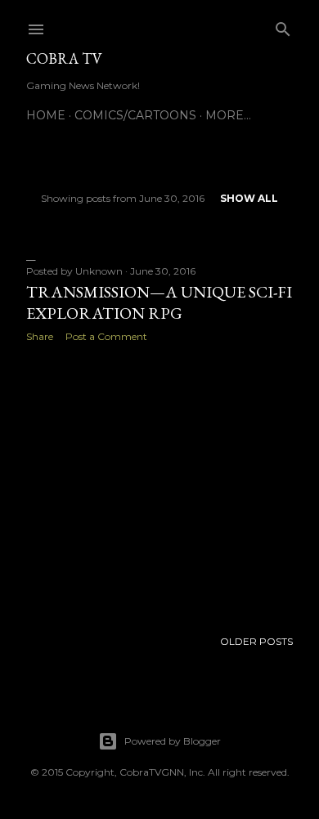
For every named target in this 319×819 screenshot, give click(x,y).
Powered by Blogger (172, 741)
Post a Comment (106, 336)
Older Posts (256, 641)
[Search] (283, 26)
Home (45, 115)
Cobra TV (64, 58)
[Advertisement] (159, 485)
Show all (249, 198)
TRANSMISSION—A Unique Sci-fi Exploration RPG (159, 302)
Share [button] (39, 336)
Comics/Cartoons (135, 115)
